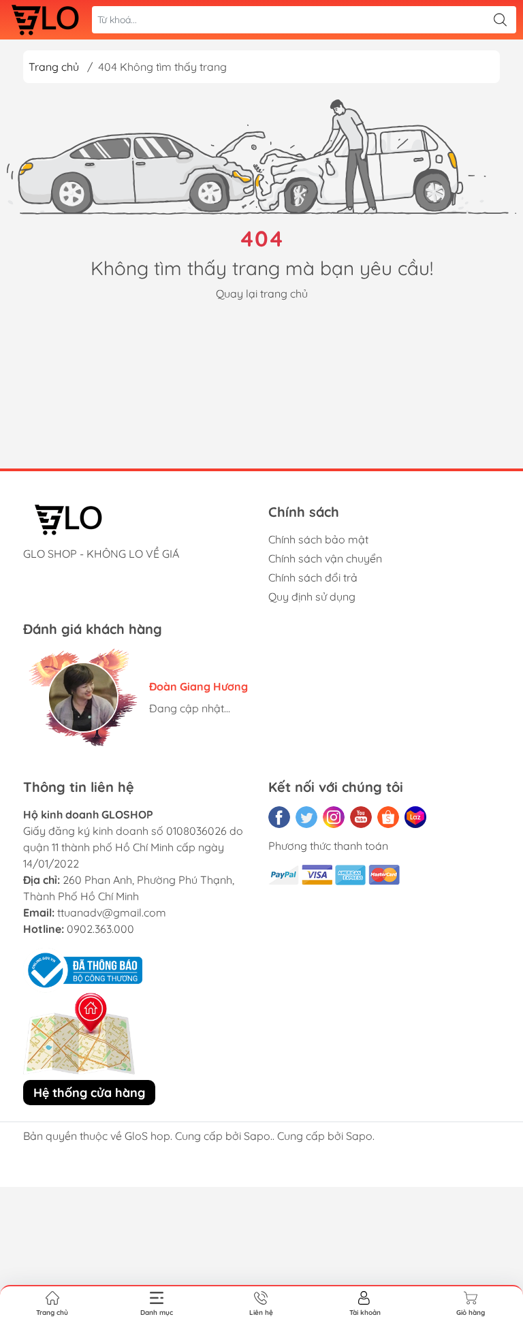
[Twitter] (306, 817)
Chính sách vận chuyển (325, 558)
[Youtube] (361, 817)
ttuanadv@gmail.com (111, 912)
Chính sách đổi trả (313, 577)
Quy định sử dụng (311, 596)
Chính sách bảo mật (318, 539)
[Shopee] (388, 817)
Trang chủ (54, 67)
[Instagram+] (334, 817)
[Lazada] (415, 817)
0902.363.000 (100, 929)
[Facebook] (279, 817)
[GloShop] (45, 19)
